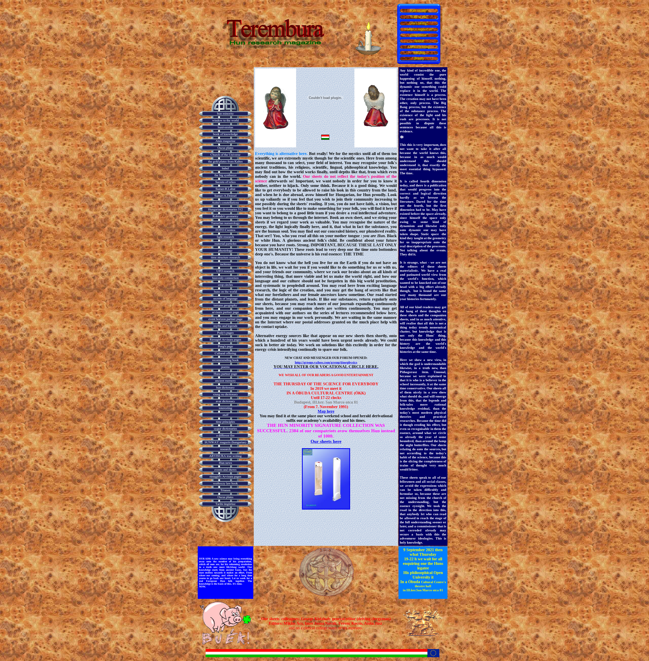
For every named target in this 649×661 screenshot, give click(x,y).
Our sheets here (326, 441)
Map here (326, 411)
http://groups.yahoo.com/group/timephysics (326, 362)
